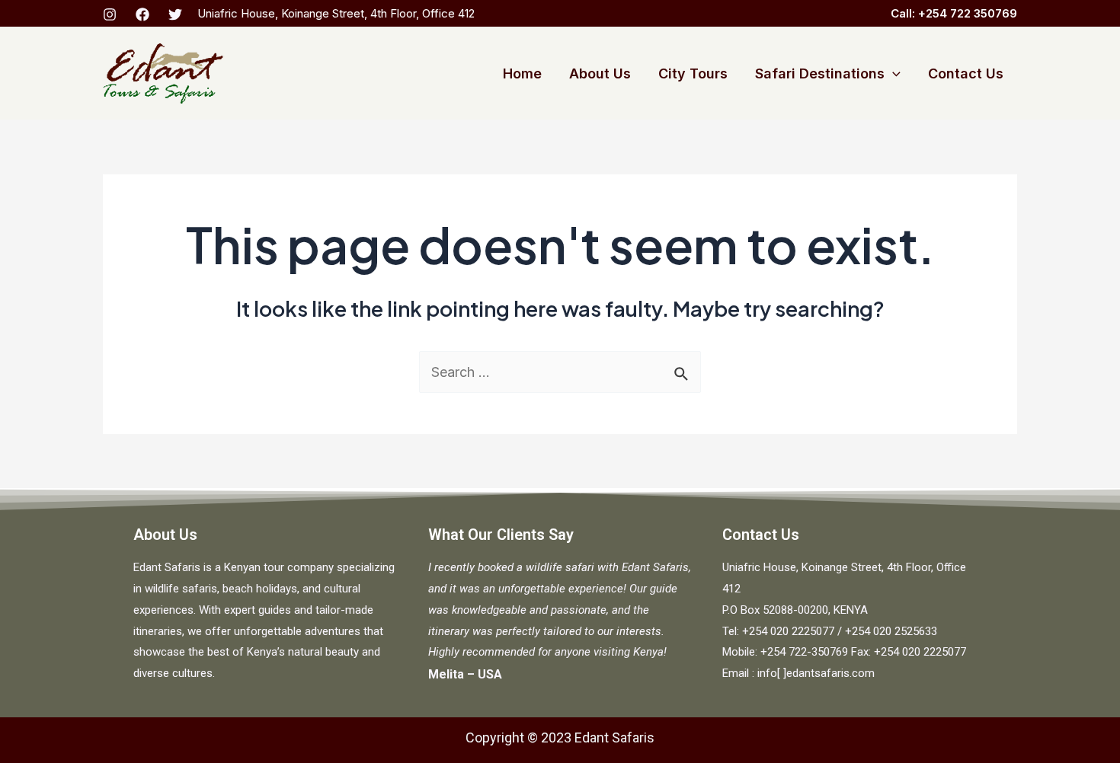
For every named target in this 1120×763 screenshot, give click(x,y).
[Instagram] (110, 14)
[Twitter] (175, 14)
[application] (893, 73)
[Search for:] (560, 372)
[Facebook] (142, 14)
